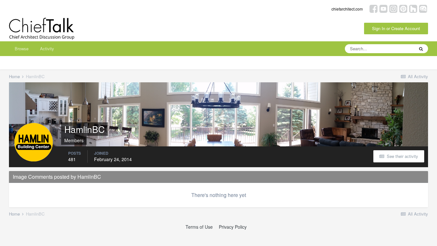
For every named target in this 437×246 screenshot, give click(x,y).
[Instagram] (393, 8)
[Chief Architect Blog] (423, 8)
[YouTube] (383, 8)
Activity (47, 48)
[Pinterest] (403, 8)
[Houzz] (413, 8)
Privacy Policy (233, 227)
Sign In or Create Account (396, 28)
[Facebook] (373, 8)
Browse (21, 48)
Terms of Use (199, 227)
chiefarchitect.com (347, 9)
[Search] (421, 48)
